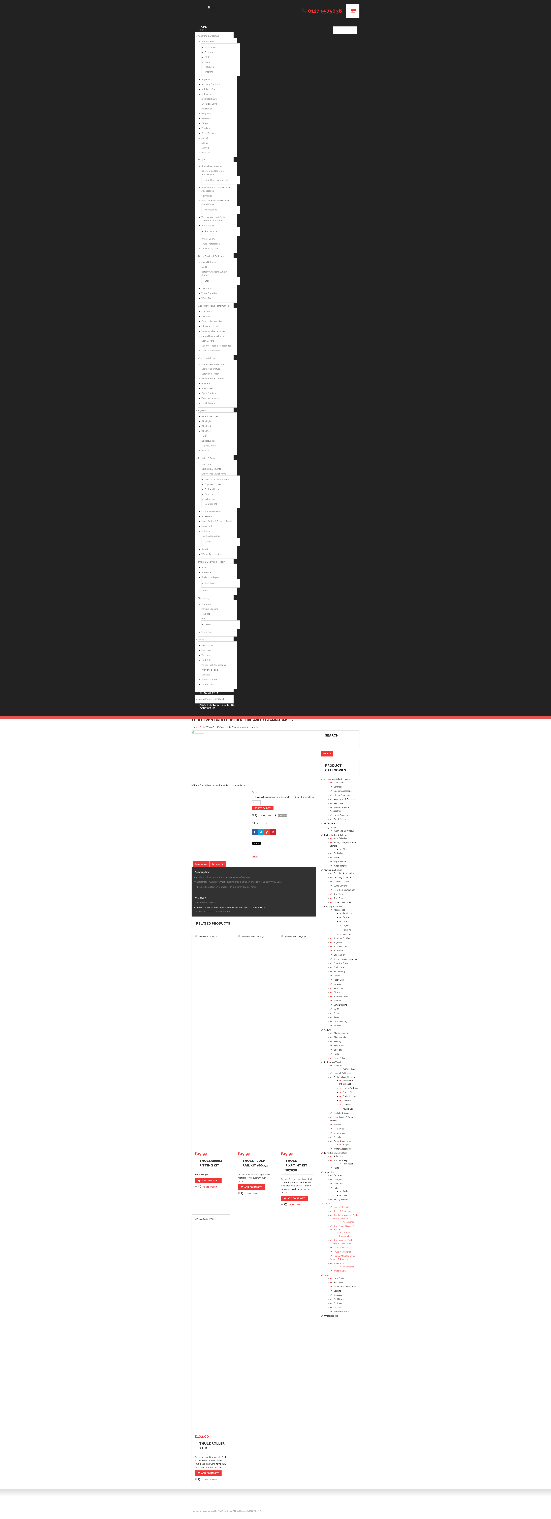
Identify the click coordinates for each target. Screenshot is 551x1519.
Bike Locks (206, 426)
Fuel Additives (212, 489)
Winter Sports (208, 239)
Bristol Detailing (209, 99)
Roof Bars (206, 383)
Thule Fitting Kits (341, 1247)
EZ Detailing (339, 971)
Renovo (337, 1001)
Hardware (206, 650)
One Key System (341, 1207)
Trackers (205, 614)
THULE (201, 160)
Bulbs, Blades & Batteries (211, 256)
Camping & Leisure (333, 870)
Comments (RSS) (246, 1511)
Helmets (205, 531)
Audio (345, 1191)
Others (204, 123)
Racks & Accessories (211, 166)
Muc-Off (205, 450)
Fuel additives (349, 1096)
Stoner (337, 1017)
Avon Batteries (208, 262)
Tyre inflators (340, 819)
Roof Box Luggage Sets (217, 180)
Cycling (202, 410)
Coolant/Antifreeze (211, 511)
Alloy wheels (208, 693)
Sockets (205, 674)
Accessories (207, 41)
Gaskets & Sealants (211, 469)
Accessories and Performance (213, 306)
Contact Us (207, 708)
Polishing (209, 67)
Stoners (205, 148)
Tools (204, 436)
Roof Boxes (207, 388)
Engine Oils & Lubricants (213, 473)
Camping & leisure (207, 358)
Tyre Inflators (208, 403)
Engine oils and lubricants (345, 1077)
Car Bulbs (206, 288)
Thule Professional (210, 243)
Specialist (338, 1295)
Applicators (210, 47)
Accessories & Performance (337, 779)
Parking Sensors (209, 609)
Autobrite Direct (209, 89)
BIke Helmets (208, 441)
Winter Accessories (211, 554)
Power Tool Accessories (213, 665)
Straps (208, 541)
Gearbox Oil (211, 504)
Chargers (338, 1179)
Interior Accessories (211, 326)
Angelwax (206, 79)
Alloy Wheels (330, 827)
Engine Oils (348, 1092)
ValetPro (205, 152)
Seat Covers (207, 341)
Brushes (209, 52)
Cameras (205, 604)
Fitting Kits (206, 196)
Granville (209, 494)
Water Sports (208, 225)
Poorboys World (341, 996)
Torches (205, 655)
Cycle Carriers (208, 393)
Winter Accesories (342, 1149)
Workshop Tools (209, 670)
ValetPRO (338, 1026)
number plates (349, 1069)
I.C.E (203, 618)
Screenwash (207, 516)
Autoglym (206, 94)
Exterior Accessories (211, 321)
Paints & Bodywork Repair (211, 562)
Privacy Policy (259, 1511)
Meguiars (206, 113)
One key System (209, 248)
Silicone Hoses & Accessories (216, 345)
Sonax (204, 143)
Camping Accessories (212, 364)
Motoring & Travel (207, 458)
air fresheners (330, 823)
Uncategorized (331, 1316)
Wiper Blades (208, 298)
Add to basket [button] (210, 1180)
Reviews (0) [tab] (217, 864)
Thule (202, 727)
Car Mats (205, 316)
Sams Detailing (209, 133)
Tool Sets (206, 660)
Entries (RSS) (231, 1511)
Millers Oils (210, 499)
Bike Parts (206, 431)
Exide (204, 267)
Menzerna (206, 118)
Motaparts (195, 1511)
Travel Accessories (210, 350)
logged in (210, 911)
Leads (208, 624)
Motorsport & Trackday (213, 331)
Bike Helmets (340, 1037)
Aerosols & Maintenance (217, 479)
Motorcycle (207, 526)
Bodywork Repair (210, 577)
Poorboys (206, 128)
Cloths (208, 57)
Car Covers (207, 311)
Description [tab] (201, 864)
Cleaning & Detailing (208, 36)
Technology (204, 598)
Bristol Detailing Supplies (345, 959)
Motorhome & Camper (212, 378)
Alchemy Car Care (210, 84)
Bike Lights (206, 421)
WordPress (222, 1511)
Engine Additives (213, 484)
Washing (209, 72)
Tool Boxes (207, 684)
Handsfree (206, 632)
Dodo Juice (339, 967)
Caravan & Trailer (210, 373)
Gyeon (337, 976)
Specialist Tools (209, 679)
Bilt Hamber (339, 955)
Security (205, 549)
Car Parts (206, 464)
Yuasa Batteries (209, 293)
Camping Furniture (210, 369)
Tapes (204, 590)
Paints (204, 567)
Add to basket (263, 808)
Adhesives (206, 572)
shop (202, 30)
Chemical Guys (209, 104)
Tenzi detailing (340, 1021)
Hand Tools (207, 645)
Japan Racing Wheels (212, 336)
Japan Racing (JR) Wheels (211, 699)
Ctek (207, 281)
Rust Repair (210, 583)
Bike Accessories (210, 416)
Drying (208, 62)
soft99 (204, 138)
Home (194, 727)
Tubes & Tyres (208, 445)
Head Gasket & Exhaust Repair (216, 521)
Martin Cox (206, 108)
